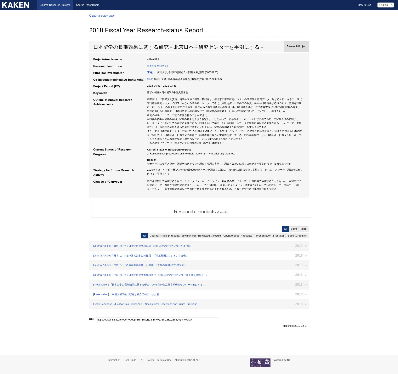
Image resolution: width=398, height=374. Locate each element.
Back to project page (103, 15)
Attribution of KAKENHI (187, 360)
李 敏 (150, 72)
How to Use (364, 5)
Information (114, 360)
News (150, 360)
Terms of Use (164, 360)
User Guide (130, 360)
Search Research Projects (55, 5)
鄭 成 (150, 79)
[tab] (201, 211)
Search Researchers (87, 5)
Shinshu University (157, 65)
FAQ (142, 360)
